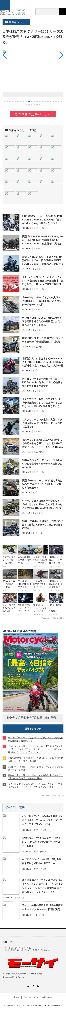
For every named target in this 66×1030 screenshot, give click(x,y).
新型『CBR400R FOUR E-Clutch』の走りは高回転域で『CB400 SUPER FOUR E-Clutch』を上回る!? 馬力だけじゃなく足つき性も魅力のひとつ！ (42, 240)
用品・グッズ (40, 830)
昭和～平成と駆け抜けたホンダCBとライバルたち (27, 950)
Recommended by (49, 618)
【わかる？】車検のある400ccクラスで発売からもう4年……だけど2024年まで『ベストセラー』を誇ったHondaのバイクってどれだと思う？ (42, 443)
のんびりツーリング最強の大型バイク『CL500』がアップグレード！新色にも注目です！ (42, 423)
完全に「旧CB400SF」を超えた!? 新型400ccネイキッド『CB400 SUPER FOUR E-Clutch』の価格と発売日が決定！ (42, 260)
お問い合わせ (47, 997)
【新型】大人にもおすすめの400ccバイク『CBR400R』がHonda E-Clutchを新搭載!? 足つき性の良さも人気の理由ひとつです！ (42, 362)
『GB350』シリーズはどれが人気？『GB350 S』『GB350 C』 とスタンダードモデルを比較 (41, 301)
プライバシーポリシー (31, 997)
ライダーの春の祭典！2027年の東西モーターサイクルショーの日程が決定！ (42, 907)
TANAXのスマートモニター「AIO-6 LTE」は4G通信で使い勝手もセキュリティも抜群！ (42, 841)
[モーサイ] (7, 12)
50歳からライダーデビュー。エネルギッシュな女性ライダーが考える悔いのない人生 (42, 464)
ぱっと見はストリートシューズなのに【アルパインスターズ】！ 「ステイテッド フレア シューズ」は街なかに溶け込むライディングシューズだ (42, 885)
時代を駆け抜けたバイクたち (18, 948)
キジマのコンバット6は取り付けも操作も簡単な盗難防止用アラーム (41, 861)
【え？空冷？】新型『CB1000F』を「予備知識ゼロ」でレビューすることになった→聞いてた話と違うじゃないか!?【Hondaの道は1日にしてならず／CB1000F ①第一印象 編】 (42, 403)
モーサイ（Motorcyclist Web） (30, 1005)
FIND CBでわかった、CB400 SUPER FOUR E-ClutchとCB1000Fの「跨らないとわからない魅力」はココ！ (42, 220)
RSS (38, 986)
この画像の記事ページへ (33, 114)
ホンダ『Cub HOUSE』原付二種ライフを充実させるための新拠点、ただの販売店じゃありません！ (42, 321)
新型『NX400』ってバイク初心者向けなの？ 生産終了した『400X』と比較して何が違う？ (42, 484)
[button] (4, 101)
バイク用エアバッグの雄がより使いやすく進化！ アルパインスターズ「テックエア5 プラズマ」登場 (42, 820)
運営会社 (17, 997)
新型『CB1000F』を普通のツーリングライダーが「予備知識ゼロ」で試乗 (42, 340)
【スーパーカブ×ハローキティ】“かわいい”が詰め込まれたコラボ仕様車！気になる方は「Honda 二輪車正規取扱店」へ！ (42, 281)
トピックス (39, 228)
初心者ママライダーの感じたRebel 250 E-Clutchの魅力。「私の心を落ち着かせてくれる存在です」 (42, 382)
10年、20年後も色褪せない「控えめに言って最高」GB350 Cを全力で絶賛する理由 (42, 525)
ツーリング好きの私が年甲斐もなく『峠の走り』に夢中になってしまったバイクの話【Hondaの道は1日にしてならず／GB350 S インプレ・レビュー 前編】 (42, 504)
